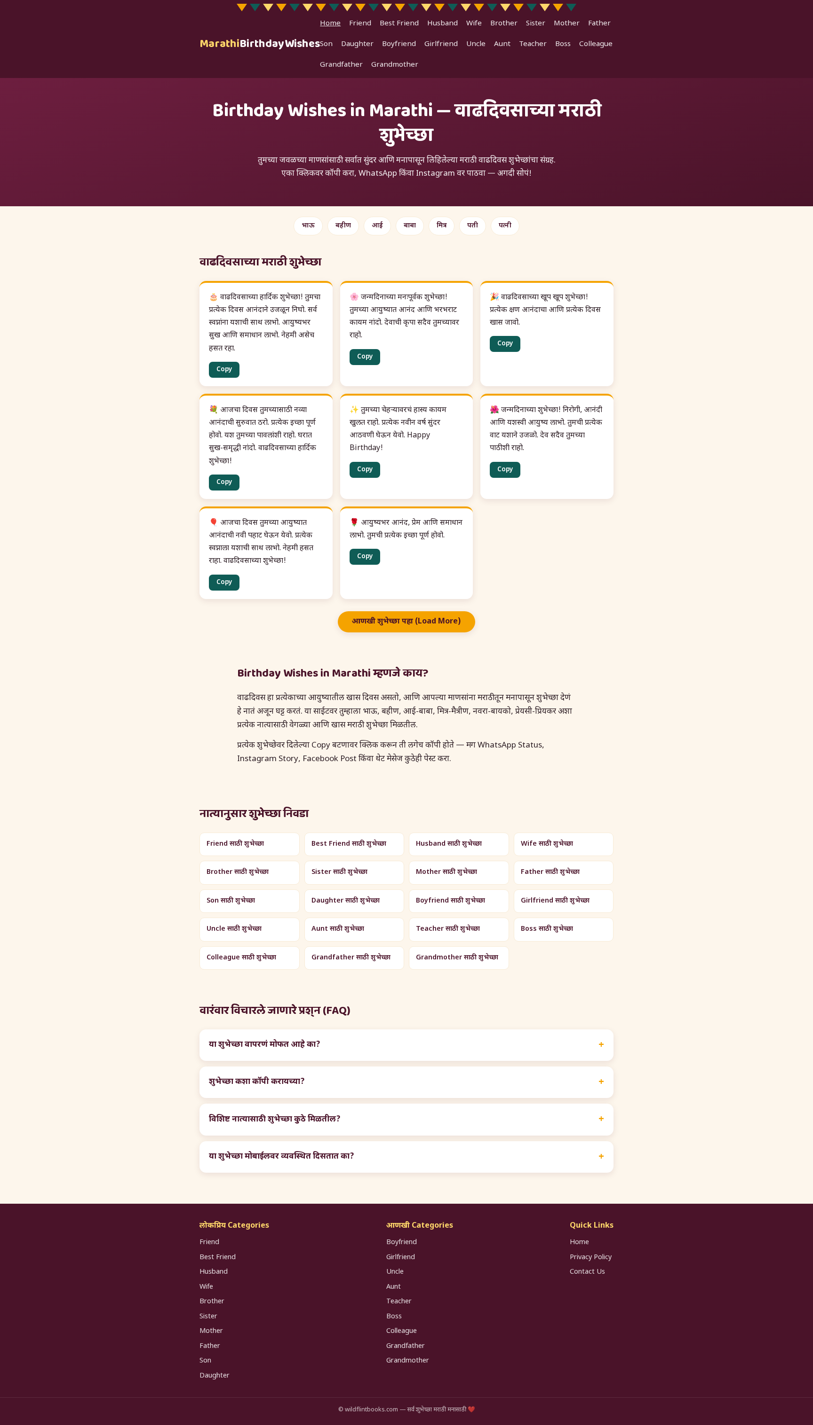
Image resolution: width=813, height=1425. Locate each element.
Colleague (596, 44)
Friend (360, 23)
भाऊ (308, 225)
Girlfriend (441, 44)
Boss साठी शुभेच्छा (547, 929)
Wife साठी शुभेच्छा (547, 844)
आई (377, 225)
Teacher (533, 44)
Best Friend (399, 23)
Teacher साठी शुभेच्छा (448, 929)
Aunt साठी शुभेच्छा (337, 929)
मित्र (441, 225)
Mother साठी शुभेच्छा (446, 872)
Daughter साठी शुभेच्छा (345, 900)
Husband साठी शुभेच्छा (449, 844)
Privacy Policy (591, 1257)
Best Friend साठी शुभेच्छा (348, 844)
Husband (442, 23)
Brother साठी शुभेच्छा (238, 872)
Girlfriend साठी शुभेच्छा (555, 900)
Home (330, 23)
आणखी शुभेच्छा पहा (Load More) (406, 622)
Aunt (502, 44)
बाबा (410, 225)
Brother (504, 23)
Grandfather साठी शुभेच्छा (351, 957)
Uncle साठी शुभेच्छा (234, 929)
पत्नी (505, 225)
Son (326, 44)
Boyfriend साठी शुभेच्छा (450, 900)
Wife (474, 23)
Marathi (259, 44)
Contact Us (587, 1272)
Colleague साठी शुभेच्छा (241, 957)
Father (599, 23)
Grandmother (394, 65)
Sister (535, 23)
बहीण (343, 225)
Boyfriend (399, 44)
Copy (224, 370)
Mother (567, 23)
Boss (563, 44)
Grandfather (341, 65)
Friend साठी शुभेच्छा (235, 844)
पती (472, 225)
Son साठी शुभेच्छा (231, 900)
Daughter (357, 44)
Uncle (476, 44)
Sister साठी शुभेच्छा (339, 872)
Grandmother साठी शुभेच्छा (457, 957)
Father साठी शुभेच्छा (550, 872)
